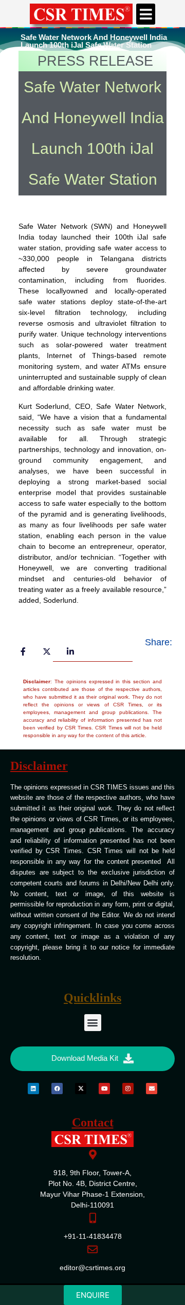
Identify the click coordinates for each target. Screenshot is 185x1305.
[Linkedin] (33, 1088)
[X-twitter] (80, 1088)
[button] (146, 14)
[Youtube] (104, 1088)
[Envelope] (151, 1088)
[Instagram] (128, 1088)
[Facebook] (57, 1088)
